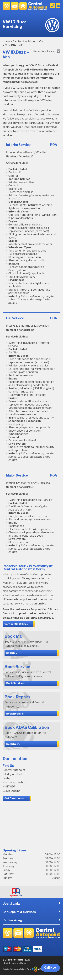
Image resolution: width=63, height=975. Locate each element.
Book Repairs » (15, 713)
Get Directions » (14, 798)
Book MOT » (13, 652)
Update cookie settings (15, 963)
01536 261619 (43, 617)
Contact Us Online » (16, 624)
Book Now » (13, 744)
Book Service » (15, 683)
